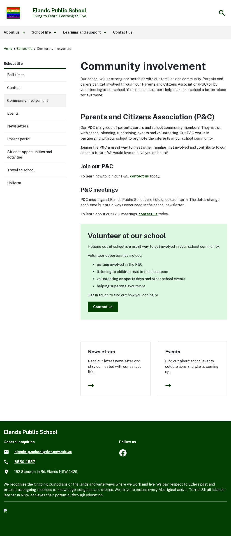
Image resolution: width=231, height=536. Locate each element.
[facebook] (123, 455)
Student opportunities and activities (29, 154)
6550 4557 (24, 462)
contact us (139, 176)
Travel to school (21, 170)
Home (8, 48)
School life (24, 48)
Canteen (14, 88)
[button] (14, 32)
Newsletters (101, 351)
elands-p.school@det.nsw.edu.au (43, 452)
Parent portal (18, 139)
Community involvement (27, 100)
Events (172, 351)
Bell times (15, 75)
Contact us (103, 307)
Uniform (14, 183)
